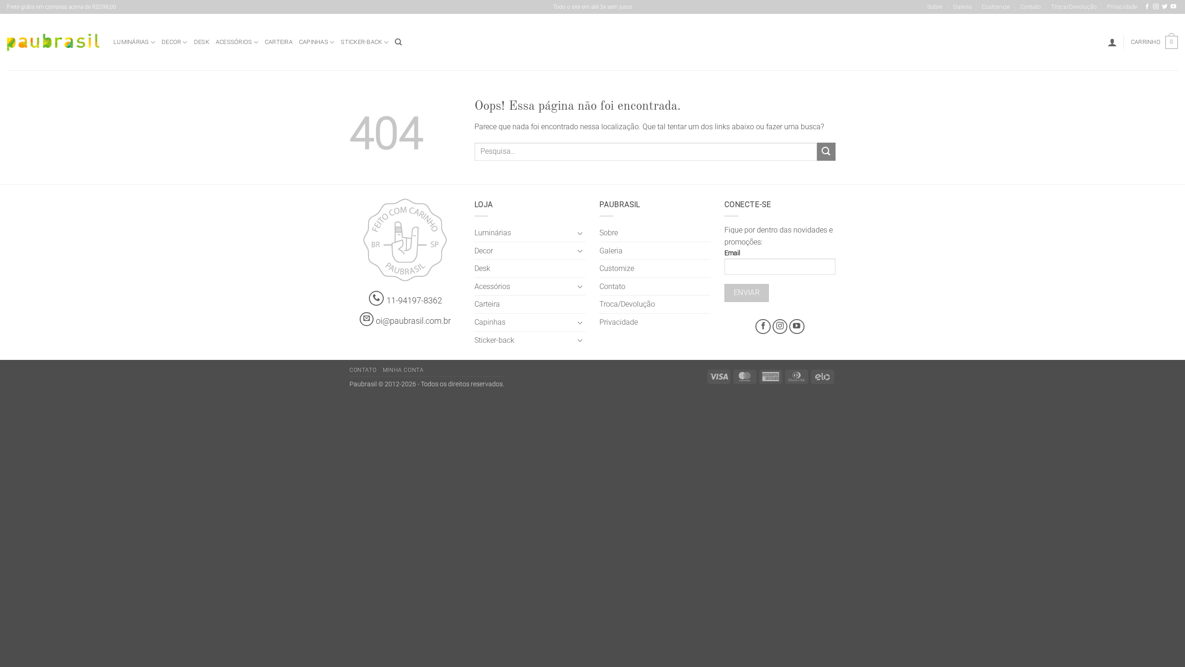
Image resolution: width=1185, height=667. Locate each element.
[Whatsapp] (376, 298)
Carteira (279, 41)
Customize (996, 6)
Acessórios (234, 41)
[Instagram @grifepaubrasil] (1156, 7)
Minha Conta (403, 370)
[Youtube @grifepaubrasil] (1173, 7)
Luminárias (131, 41)
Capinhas (313, 41)
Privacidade (1122, 6)
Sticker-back (361, 41)
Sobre (934, 6)
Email (732, 253)
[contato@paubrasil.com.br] (367, 319)
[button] (1112, 42)
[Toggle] (580, 233)
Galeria (962, 6)
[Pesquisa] (398, 42)
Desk (201, 41)
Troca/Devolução (1074, 6)
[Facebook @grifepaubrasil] (1147, 7)
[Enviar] (826, 152)
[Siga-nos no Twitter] (1164, 7)
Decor (171, 41)
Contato (1030, 6)
